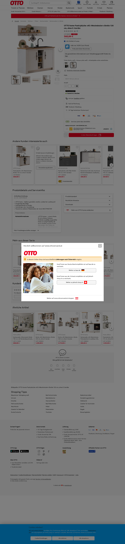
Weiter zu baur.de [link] (74, 270)
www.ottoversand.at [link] (61, 298)
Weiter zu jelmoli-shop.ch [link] (74, 282)
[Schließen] (100, 245)
